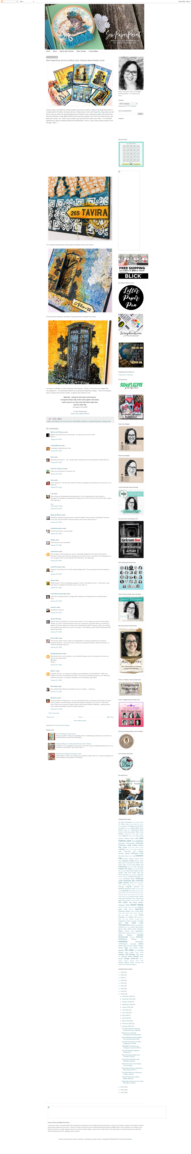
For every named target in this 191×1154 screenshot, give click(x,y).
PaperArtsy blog (99, 112)
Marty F (53, 671)
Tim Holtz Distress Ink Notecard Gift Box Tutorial (132, 1073)
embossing (122, 867)
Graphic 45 (132, 876)
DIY (123, 863)
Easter (134, 865)
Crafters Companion (138, 849)
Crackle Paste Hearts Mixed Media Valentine (130, 1077)
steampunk (133, 944)
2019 (122, 991)
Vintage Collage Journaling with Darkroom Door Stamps (73, 744)
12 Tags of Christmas (125, 822)
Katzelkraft (134, 892)
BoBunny (125, 836)
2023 (122, 980)
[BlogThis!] (55, 419)
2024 (122, 977)
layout (127, 896)
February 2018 (127, 1023)
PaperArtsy (84, 421)
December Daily (123, 856)
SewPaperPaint (124, 925)
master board (134, 900)
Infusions (136, 886)
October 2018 (126, 1002)
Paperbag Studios (124, 911)
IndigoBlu (129, 886)
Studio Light (122, 946)
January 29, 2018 (56, 439)
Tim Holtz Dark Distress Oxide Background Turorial (131, 1042)
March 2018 (126, 1021)
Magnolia (133, 898)
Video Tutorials (81, 51)
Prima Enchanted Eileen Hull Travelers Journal (131, 1055)
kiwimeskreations (56, 653)
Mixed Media (76, 421)
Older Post (110, 717)
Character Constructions (126, 843)
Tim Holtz (129, 950)
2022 (122, 983)
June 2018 (125, 1012)
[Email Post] (49, 418)
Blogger (129, 1139)
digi (134, 856)
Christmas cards (124, 845)
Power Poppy (133, 915)
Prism (126, 917)
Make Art (121, 900)
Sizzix (120, 931)
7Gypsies (124, 826)
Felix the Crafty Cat (57, 468)
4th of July (140, 824)
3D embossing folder (138, 822)
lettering (132, 896)
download (129, 864)
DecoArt (130, 856)
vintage (126, 958)
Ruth (52, 457)
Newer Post (50, 717)
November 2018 (127, 999)
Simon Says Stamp (137, 927)
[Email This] (53, 419)
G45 (138, 872)
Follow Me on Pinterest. (125, 375)
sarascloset (54, 551)
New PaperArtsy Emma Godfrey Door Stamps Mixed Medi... (132, 1038)
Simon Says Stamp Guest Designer (130, 929)
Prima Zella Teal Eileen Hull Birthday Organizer (130, 1060)
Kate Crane (129, 892)
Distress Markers (128, 858)
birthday (120, 834)
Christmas (139, 843)
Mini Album (123, 902)
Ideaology (121, 886)
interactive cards (129, 888)
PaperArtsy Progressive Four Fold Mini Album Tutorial (132, 1082)
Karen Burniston (122, 892)
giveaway (140, 874)
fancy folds (135, 868)
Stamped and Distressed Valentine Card (68, 754)
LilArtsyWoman (56, 445)
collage (125, 847)
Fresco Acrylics (67, 421)
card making (55, 421)
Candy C (53, 607)
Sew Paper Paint (134, 923)
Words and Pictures (57, 432)
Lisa (52, 493)
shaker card (133, 925)
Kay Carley (140, 892)
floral (127, 871)
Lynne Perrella (126, 898)
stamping (104, 421)
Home (48, 51)
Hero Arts (133, 883)
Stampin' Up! (137, 939)
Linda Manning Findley (58, 594)
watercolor (134, 958)
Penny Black (139, 911)
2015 (122, 1092)
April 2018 (125, 1018)
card (136, 838)
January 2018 (126, 1026)
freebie (136, 871)
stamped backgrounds (94, 421)
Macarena (54, 698)
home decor (127, 885)
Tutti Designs (130, 954)
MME (119, 907)
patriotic (132, 911)
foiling (131, 871)
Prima (141, 915)
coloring (121, 849)
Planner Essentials (138, 913)
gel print (125, 874)
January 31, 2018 (56, 665)
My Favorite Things (126, 907)
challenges (139, 841)
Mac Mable (54, 686)
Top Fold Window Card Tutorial (66, 734)
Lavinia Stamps (122, 896)
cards (61, 421)
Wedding (120, 962)
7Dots (119, 826)
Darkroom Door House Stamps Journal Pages (131, 1064)
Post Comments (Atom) (62, 725)
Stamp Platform (125, 935)
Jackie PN (54, 619)
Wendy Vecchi (129, 962)
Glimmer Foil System (123, 876)
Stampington (139, 941)
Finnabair (123, 870)
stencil (140, 944)
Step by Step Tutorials (67, 51)
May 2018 (125, 1015)
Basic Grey (139, 832)
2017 (122, 1087)
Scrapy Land (136, 921)
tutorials (121, 954)
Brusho (131, 836)
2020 (122, 988)
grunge (138, 876)
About (55, 51)
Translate (133, 106)
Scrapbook (121, 921)
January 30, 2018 (56, 533)
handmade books (128, 878)
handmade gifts (129, 881)
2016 (122, 1090)
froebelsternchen (56, 528)
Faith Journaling (138, 866)
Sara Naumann (130, 919)
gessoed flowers (133, 874)
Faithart (121, 869)
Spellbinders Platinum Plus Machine (134, 933)
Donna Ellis (54, 638)
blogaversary (128, 834)
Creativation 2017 (130, 851)
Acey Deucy (128, 828)
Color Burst (131, 847)
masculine (127, 900)
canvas (120, 838)
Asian (125, 830)
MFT (139, 900)
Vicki (52, 480)
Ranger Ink (132, 917)
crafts (120, 851)
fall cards (128, 869)
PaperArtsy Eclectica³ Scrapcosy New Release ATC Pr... (132, 1069)
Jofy (121, 890)
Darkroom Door (137, 853)
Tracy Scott (139, 952)
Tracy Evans (129, 952)
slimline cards (129, 931)
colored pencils (139, 847)
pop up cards (123, 915)
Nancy (53, 580)
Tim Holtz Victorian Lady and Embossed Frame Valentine (131, 1029)
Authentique (135, 830)
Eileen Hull (139, 865)
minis (128, 905)
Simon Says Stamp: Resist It (80, 413)
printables (121, 917)
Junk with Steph (139, 890)
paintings (140, 907)
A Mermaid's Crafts (57, 506)
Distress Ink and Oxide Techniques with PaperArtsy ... (132, 1033)
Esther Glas (130, 866)
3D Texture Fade (123, 824)
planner (131, 913)
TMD (136, 950)
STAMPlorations (123, 944)
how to (134, 884)
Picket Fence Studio (123, 913)
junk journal (132, 890)
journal (125, 891)
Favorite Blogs (93, 51)
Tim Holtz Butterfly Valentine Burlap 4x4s (130, 1051)
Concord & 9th (129, 849)
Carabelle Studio (129, 838)
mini (142, 900)
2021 (122, 986)
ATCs (129, 830)
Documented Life (130, 863)
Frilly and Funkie (130, 872)
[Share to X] (57, 419)
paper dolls (122, 909)
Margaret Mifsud (56, 515)
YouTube (137, 962)
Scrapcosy (129, 921)
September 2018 (127, 1004)
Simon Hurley (127, 927)
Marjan (53, 540)
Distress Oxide (128, 861)
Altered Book (135, 828)
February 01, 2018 (56, 709)
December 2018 (127, 996)
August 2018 (126, 1007)
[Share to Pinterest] (61, 419)
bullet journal (139, 836)
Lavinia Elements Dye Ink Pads (135, 894)
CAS (133, 841)
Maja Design (139, 898)
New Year (134, 907)
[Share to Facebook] (59, 419)
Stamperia (132, 937)
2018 (122, 994)
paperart (131, 909)
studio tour (130, 946)
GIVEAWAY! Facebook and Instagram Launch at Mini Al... (132, 1047)
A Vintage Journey (133, 826)
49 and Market (133, 824)
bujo (134, 836)
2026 (122, 972)
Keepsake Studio (122, 894)
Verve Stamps (133, 956)
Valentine (124, 956)
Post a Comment (54, 713)
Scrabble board (139, 919)
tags (109, 421)
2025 (122, 975)
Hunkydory (140, 884)
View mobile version (80, 720)
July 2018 (125, 1010)
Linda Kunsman (56, 567)
